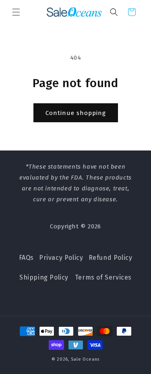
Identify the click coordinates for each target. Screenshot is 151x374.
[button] (16, 12)
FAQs (26, 257)
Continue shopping (76, 113)
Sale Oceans (85, 359)
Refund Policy (110, 257)
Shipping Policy (43, 277)
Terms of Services (103, 277)
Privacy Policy (61, 257)
